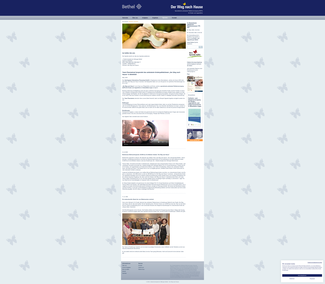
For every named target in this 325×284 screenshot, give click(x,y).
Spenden (165, 17)
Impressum (141, 267)
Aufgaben (145, 17)
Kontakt (174, 17)
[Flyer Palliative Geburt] (195, 84)
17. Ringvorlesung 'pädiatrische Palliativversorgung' (192, 24)
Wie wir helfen (125, 269)
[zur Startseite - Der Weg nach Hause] (132, 6)
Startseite (125, 17)
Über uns (135, 17)
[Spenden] (195, 54)
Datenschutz (141, 269)
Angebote (155, 17)
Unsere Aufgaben (126, 267)
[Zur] (195, 135)
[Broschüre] (195, 110)
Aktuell (124, 271)
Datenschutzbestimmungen (315, 262)
